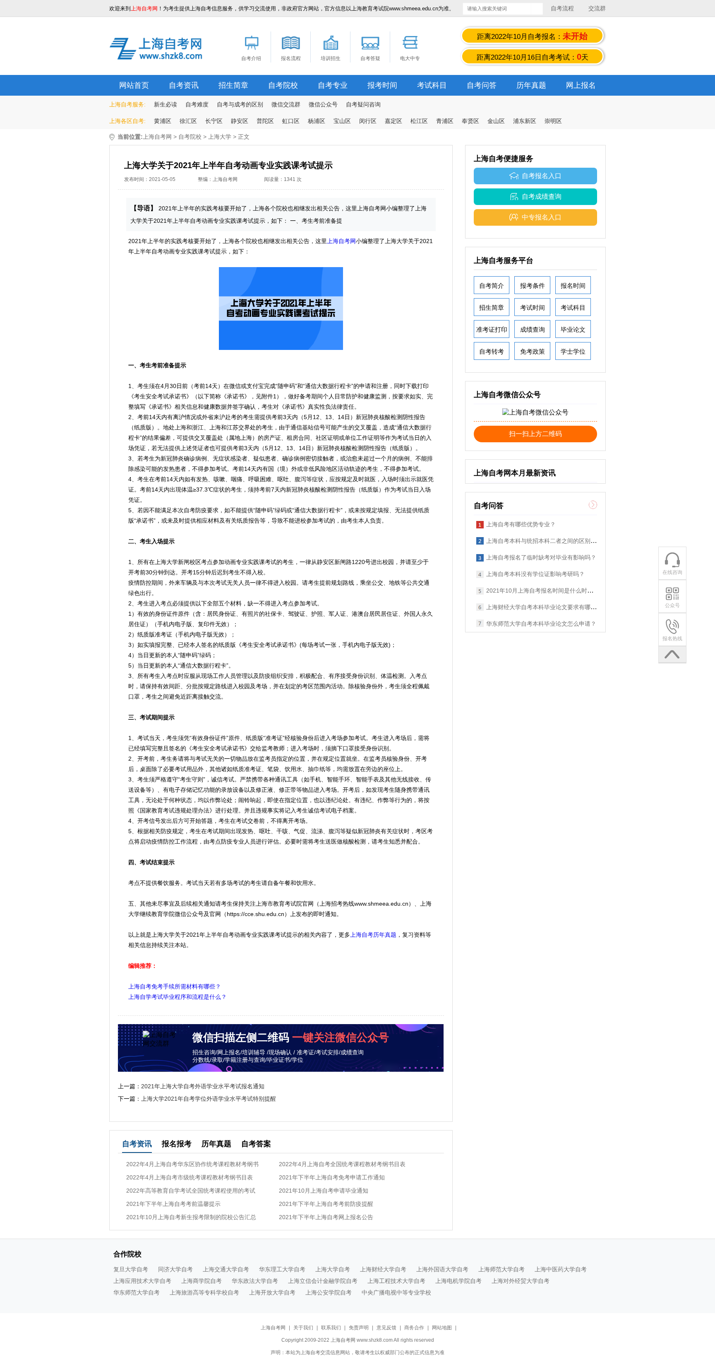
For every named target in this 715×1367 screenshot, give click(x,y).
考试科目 (432, 85)
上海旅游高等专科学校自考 (204, 1292)
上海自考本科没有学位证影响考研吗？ (535, 574)
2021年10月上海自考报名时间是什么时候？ (542, 590)
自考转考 (491, 351)
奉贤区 (470, 121)
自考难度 (197, 104)
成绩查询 (532, 329)
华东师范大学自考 (136, 1292)
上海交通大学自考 (226, 1269)
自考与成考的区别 (240, 104)
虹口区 (291, 121)
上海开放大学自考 (272, 1292)
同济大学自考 (175, 1269)
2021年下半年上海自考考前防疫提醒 (326, 1204)
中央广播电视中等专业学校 (396, 1292)
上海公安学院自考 (328, 1292)
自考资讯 (184, 85)
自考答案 (256, 1144)
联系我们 (331, 1328)
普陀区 (265, 121)
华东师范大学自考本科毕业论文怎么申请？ (541, 623)
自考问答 (482, 85)
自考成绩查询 (541, 196)
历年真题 (531, 85)
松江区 (419, 121)
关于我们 (303, 1328)
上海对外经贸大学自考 (520, 1281)
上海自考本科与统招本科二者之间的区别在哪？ (547, 541)
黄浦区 (162, 121)
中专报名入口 (541, 217)
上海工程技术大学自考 (396, 1281)
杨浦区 (316, 121)
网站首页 (134, 85)
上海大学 (219, 136)
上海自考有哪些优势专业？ (521, 524)
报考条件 (532, 285)
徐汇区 (188, 121)
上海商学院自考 (201, 1281)
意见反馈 (386, 1328)
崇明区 (553, 121)
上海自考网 (157, 136)
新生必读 (165, 104)
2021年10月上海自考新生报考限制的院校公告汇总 (191, 1217)
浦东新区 (524, 121)
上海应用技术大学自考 (142, 1281)
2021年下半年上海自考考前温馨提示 (173, 1204)
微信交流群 (285, 104)
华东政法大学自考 (255, 1281)
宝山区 (342, 121)
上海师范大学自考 (501, 1269)
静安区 (239, 121)
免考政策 (532, 351)
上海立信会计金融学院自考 (323, 1281)
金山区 (496, 121)
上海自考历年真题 (373, 934)
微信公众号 (323, 104)
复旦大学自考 (130, 1269)
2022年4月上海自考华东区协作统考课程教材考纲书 (192, 1164)
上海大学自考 (332, 1269)
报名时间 (573, 285)
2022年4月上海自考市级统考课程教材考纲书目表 (189, 1177)
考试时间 (532, 307)
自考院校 (283, 85)
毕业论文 (573, 329)
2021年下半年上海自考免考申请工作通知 (332, 1177)
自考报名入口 (541, 175)
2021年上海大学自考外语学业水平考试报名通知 (202, 1086)
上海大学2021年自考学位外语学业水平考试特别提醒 (208, 1098)
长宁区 (214, 121)
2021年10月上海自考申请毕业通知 (323, 1190)
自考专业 (333, 85)
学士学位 (573, 351)
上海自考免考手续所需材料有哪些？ (174, 986)
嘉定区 (393, 121)
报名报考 (177, 1144)
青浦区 (444, 121)
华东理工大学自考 (282, 1269)
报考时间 (382, 85)
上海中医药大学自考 (561, 1269)
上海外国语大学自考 (442, 1269)
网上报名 (581, 85)
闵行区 (368, 121)
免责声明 (359, 1328)
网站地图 (442, 1328)
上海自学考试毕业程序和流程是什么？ (177, 996)
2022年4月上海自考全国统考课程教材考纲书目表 (342, 1164)
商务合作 (414, 1328)
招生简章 (233, 85)
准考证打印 (491, 329)
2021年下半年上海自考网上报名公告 (326, 1217)
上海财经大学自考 (383, 1269)
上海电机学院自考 (458, 1281)
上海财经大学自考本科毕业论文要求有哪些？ (544, 607)
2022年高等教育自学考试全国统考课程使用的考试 (190, 1190)
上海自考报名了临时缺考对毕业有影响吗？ (541, 557)
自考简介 (491, 285)
